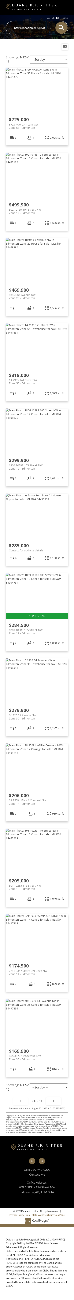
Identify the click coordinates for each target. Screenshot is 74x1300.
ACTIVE (50, 18)
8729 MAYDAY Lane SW (23, 126)
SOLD (65, 18)
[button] (32, 1161)
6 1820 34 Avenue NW (22, 716)
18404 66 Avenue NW (22, 296)
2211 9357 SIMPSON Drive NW (28, 972)
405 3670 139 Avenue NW (25, 1057)
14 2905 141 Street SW (23, 381)
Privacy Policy (16, 1214)
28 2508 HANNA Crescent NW (27, 801)
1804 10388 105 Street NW (26, 467)
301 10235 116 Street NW (25, 887)
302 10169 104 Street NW (25, 211)
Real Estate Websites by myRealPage (45, 1214)
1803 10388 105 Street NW (26, 631)
